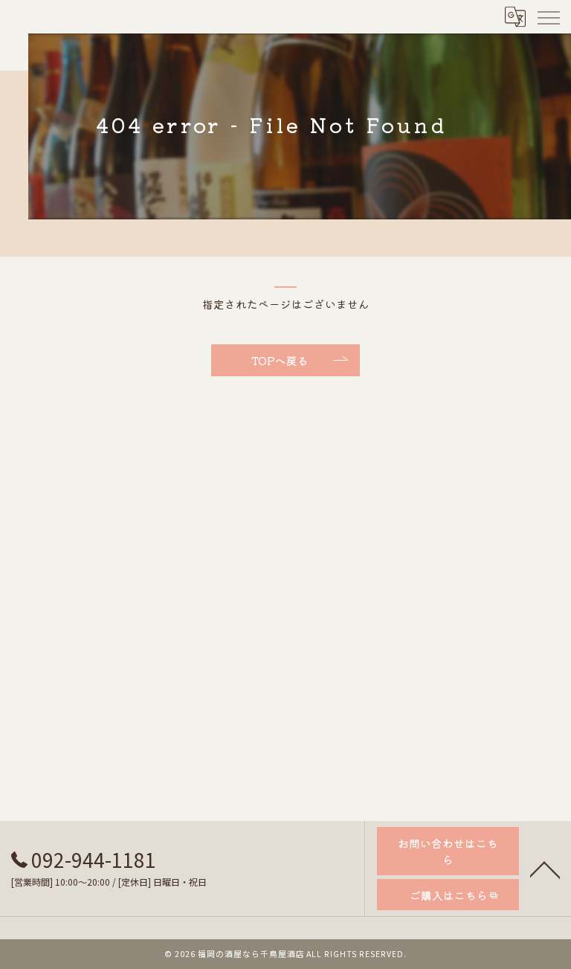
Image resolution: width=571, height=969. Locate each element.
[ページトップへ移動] (545, 868)
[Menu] (548, 16)
